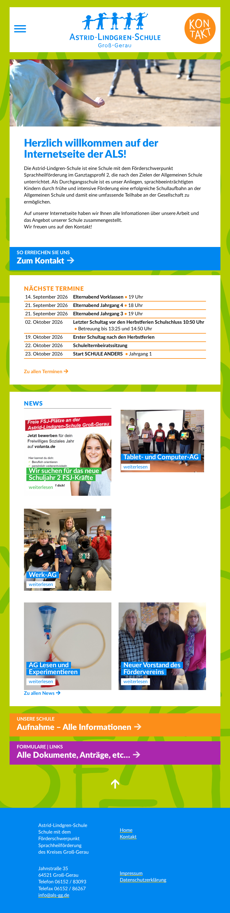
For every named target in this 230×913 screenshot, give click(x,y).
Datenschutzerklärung (143, 880)
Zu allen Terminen (43, 371)
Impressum (131, 873)
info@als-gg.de (53, 895)
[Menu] (20, 29)
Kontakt (128, 836)
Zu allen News (39, 693)
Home (126, 830)
